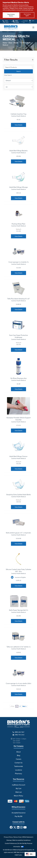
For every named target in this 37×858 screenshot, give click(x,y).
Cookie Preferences (11, 843)
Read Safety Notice (11, 15)
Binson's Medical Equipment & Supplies (20, 849)
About (18, 752)
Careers (18, 759)
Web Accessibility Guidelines (21, 840)
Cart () (31, 21)
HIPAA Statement (27, 837)
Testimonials (18, 766)
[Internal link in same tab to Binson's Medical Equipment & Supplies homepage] (11, 27)
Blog (18, 755)
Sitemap (8, 840)
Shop (10, 42)
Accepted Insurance (18, 813)
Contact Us (25, 21)
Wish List (18, 792)
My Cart (18, 788)
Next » (24, 706)
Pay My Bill (18, 816)
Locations (18, 770)
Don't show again (27, 14)
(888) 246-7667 (6, 21)
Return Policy (18, 796)
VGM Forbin (18, 855)
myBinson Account (18, 785)
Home (5, 42)
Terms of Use (17, 837)
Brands (16, 42)
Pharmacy (18, 773)
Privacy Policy (8, 837)
